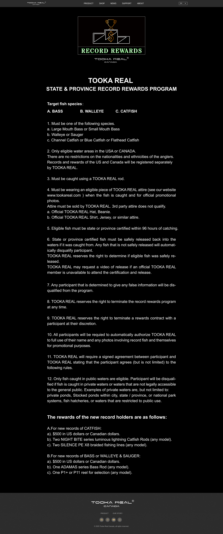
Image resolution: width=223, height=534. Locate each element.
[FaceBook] (101, 520)
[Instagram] (107, 520)
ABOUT (140, 3)
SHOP (102, 3)
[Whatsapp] (120, 520)
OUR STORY (117, 513)
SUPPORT (126, 3)
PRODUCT (88, 3)
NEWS (113, 3)
